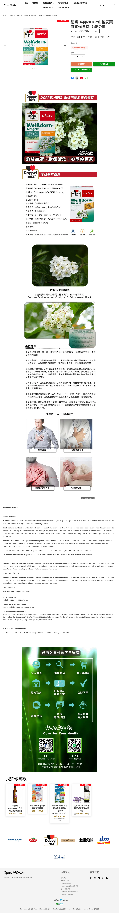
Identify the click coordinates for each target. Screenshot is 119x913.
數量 (72, 53)
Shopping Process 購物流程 (69, 891)
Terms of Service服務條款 (42, 909)
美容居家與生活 (63, 3)
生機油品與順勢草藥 (80, 3)
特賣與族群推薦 (64, 7)
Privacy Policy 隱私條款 (74, 909)
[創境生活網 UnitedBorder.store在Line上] (107, 879)
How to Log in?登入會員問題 (69, 886)
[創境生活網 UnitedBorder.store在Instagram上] (95, 879)
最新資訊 (63, 878)
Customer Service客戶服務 (90, 909)
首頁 (26, 3)
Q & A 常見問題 (65, 889)
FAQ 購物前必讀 (66, 883)
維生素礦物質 (47, 3)
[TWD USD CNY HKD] (101, 5)
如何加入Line (65, 880)
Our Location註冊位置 (26, 909)
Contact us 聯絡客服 (67, 894)
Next (65, 45)
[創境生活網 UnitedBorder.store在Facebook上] (91, 879)
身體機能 (35, 3)
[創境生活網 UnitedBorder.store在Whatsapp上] (103, 879)
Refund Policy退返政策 (59, 909)
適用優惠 (74, 43)
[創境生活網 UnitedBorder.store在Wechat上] (99, 879)
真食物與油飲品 (48, 7)
